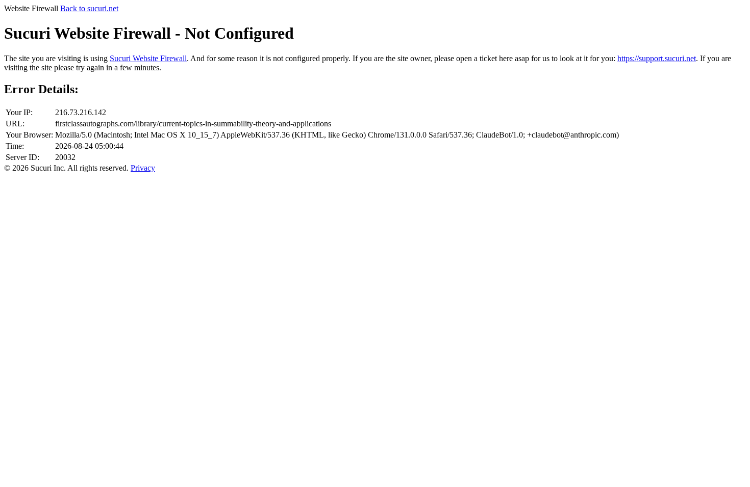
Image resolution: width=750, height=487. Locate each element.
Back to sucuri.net (89, 8)
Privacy (143, 168)
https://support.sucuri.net (656, 58)
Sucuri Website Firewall (148, 58)
